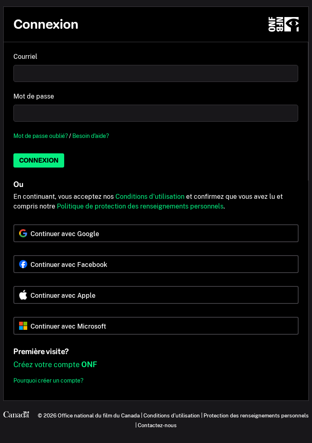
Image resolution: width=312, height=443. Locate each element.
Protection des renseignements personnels (256, 415)
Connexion (38, 160)
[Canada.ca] (16, 415)
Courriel (25, 56)
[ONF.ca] (284, 24)
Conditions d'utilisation (149, 196)
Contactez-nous (157, 425)
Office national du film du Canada (99, 415)
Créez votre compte (55, 364)
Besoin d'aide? (90, 135)
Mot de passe (33, 96)
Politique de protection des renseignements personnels (140, 206)
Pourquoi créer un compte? (48, 380)
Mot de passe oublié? (40, 135)
